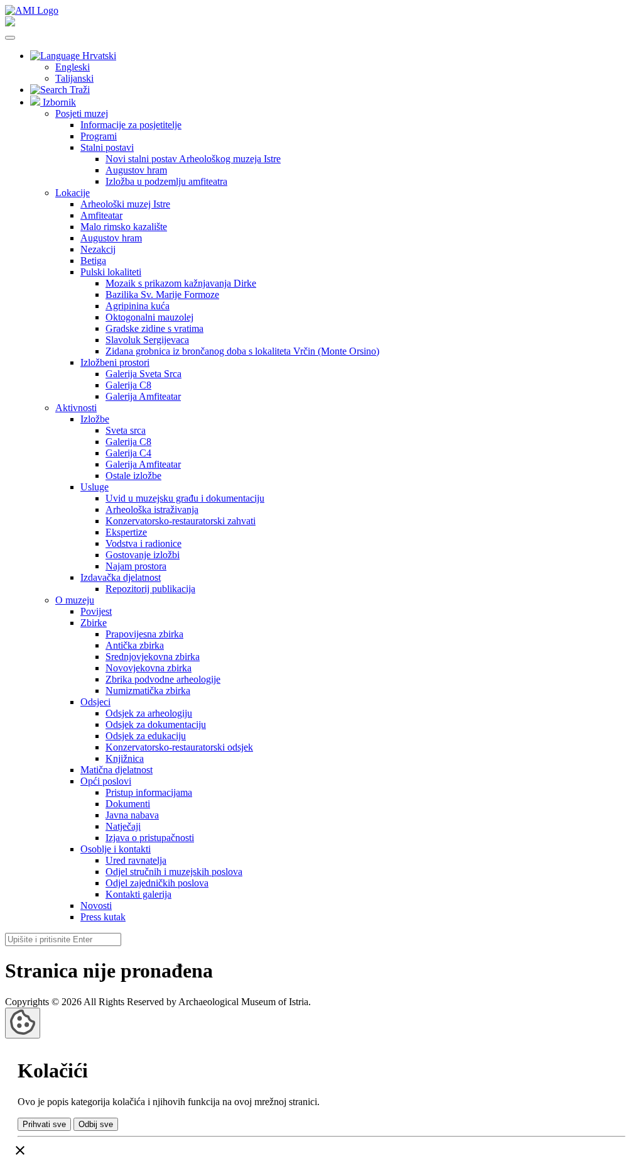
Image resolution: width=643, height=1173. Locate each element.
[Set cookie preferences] (22, 1023)
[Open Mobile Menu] (10, 38)
